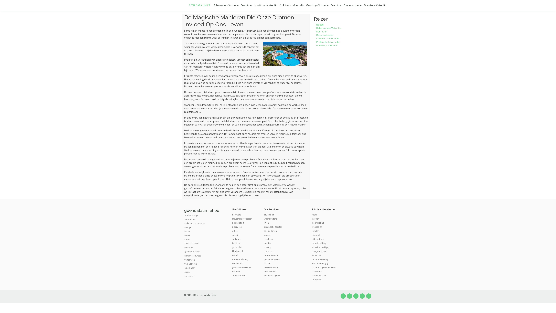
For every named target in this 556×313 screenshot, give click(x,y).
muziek (267, 263)
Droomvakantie (353, 5)
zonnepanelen (238, 276)
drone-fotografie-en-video (324, 267)
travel (187, 235)
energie (187, 227)
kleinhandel (237, 251)
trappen (315, 219)
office (235, 231)
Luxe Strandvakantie (265, 5)
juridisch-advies (191, 244)
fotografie (316, 280)
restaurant (269, 251)
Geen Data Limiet (199, 5)
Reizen (319, 24)
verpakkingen (190, 264)
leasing (267, 247)
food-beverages (191, 215)
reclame (236, 272)
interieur (236, 243)
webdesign (317, 227)
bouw (187, 231)
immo (187, 240)
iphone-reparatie (272, 259)
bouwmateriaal (271, 255)
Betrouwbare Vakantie (226, 5)
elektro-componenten (194, 223)
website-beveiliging (321, 247)
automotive (189, 219)
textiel (235, 255)
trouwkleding (318, 223)
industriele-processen (242, 219)
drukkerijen (269, 215)
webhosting (237, 263)
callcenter (188, 276)
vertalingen (189, 260)
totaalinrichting (319, 243)
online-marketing (240, 259)
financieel (188, 248)
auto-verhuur (270, 272)
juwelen (315, 231)
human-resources (192, 256)
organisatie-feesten (273, 227)
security (235, 235)
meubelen (268, 239)
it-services (237, 227)
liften (266, 223)
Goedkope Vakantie (317, 5)
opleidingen (189, 268)
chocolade (317, 272)
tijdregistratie (318, 239)
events (267, 235)
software (236, 239)
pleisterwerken (271, 267)
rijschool (316, 235)
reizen (315, 215)
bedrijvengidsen (319, 251)
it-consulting (238, 223)
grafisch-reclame (192, 252)
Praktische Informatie (291, 5)
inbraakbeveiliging (320, 263)
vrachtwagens (270, 219)
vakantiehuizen (319, 276)
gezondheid (237, 247)
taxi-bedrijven (270, 231)
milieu (187, 272)
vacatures (316, 255)
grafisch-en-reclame (241, 267)
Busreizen (246, 5)
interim (267, 243)
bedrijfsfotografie (272, 276)
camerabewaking (320, 259)
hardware (236, 215)
